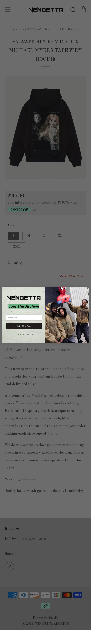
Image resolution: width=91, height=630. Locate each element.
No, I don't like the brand (24, 334)
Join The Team (24, 326)
